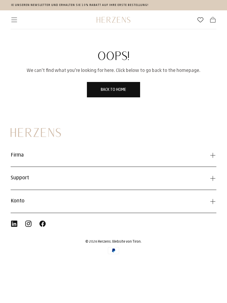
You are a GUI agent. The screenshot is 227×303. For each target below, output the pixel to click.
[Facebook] (42, 223)
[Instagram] (28, 223)
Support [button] (20, 178)
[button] (14, 19)
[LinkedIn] (14, 223)
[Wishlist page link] (200, 20)
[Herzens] (36, 132)
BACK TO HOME (113, 90)
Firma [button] (17, 155)
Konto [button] (18, 201)
